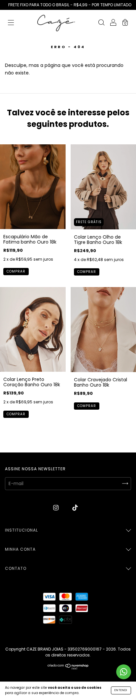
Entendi (121, 690)
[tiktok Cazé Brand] (75, 508)
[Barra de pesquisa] (101, 23)
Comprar (16, 271)
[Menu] (11, 23)
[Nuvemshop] (68, 668)
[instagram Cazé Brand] (57, 508)
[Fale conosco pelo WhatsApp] (123, 671)
